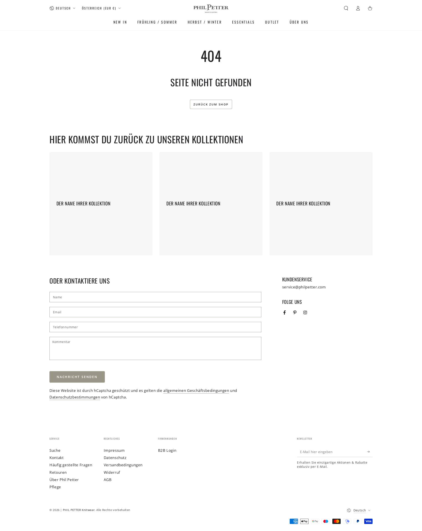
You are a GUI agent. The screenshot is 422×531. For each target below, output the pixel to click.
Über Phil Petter (64, 479)
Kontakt (56, 457)
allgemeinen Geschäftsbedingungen (196, 390)
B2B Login (167, 450)
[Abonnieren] (370, 452)
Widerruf (112, 472)
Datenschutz (115, 457)
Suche (54, 450)
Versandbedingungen (123, 464)
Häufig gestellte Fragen (70, 464)
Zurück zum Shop (211, 104)
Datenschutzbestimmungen (74, 397)
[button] (346, 8)
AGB (108, 479)
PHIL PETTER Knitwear (79, 510)
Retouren (58, 472)
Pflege (55, 486)
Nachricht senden (77, 377)
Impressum (114, 450)
